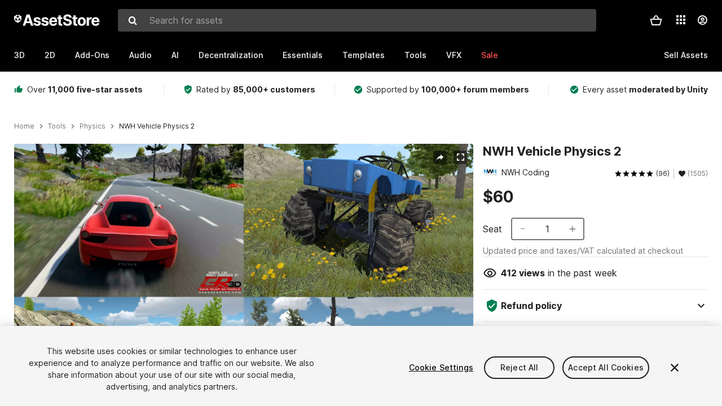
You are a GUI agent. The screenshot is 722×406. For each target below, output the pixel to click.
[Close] (674, 367)
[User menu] (702, 20)
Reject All (519, 367)
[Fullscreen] (460, 157)
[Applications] (681, 20)
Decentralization (231, 55)
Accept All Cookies (606, 367)
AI (175, 55)
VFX (453, 55)
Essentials (303, 55)
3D (19, 55)
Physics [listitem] (92, 126)
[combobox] (357, 20)
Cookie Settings (441, 367)
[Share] (440, 157)
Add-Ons (92, 55)
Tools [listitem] (57, 126)
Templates (363, 55)
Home (24, 126)
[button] (656, 20)
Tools (415, 55)
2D (50, 55)
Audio (140, 55)
